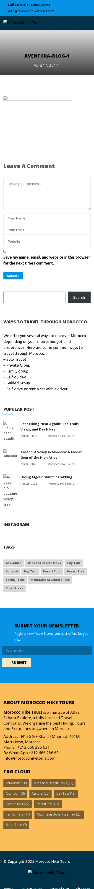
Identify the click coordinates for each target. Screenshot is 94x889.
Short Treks (14, 588)
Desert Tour (52, 571)
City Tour (73, 563)
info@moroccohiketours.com (31, 11)
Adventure (13, 563)
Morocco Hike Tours (52, 861)
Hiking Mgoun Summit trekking (46, 477)
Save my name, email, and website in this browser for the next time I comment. (46, 260)
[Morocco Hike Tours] (22, 22)
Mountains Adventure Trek (50, 580)
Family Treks (15, 580)
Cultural (12, 571)
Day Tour (30, 571)
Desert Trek (75, 571)
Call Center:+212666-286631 (29, 5)
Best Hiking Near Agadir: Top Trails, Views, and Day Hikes (50, 426)
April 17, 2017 (46, 65)
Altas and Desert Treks (44, 563)
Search (79, 297)
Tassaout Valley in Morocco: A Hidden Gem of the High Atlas (51, 455)
